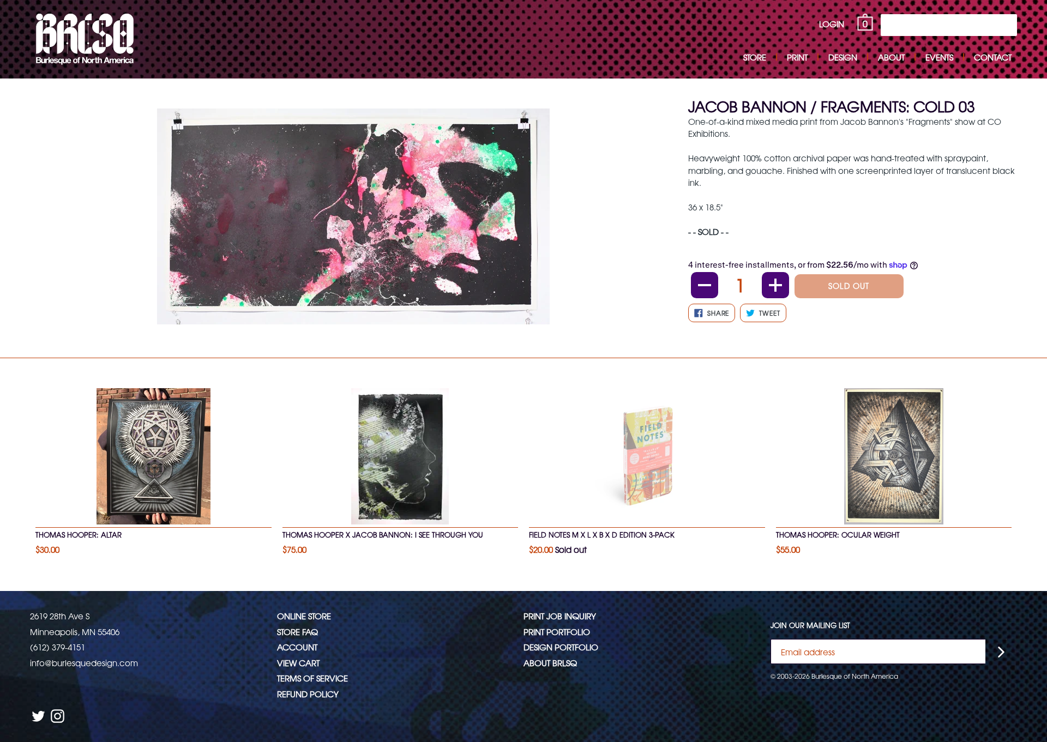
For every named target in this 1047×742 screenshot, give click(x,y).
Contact (993, 57)
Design (842, 57)
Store (754, 57)
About (891, 57)
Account (297, 647)
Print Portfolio (557, 631)
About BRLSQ (550, 662)
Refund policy (308, 693)
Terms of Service (312, 678)
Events (939, 57)
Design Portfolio (561, 647)
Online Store (304, 616)
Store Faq (297, 631)
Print (797, 57)
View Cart (298, 662)
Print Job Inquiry (560, 616)
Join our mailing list (810, 625)
